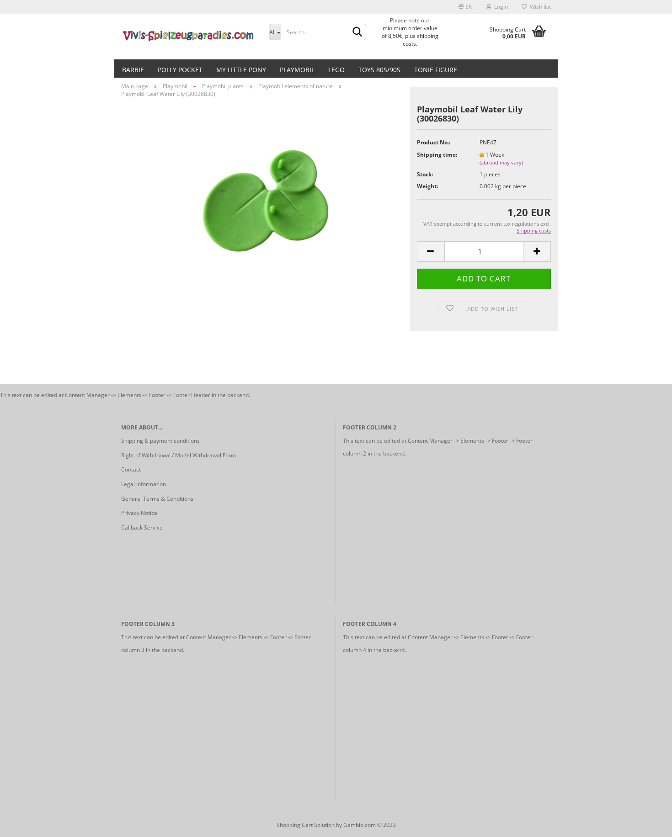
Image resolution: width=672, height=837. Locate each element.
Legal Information (143, 484)
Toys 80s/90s (379, 69)
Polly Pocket (180, 69)
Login (499, 7)
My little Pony (241, 69)
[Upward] (647, 823)
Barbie (133, 69)
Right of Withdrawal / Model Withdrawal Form (178, 455)
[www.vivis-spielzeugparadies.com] (188, 36)
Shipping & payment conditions (160, 441)
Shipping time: (437, 155)
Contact (131, 469)
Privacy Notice (139, 513)
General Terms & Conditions (157, 499)
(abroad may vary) (501, 162)
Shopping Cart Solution (306, 825)
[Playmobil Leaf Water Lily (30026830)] (262, 207)
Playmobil (297, 69)
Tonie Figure (435, 69)
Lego (336, 69)
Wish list (539, 7)
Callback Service (142, 527)
